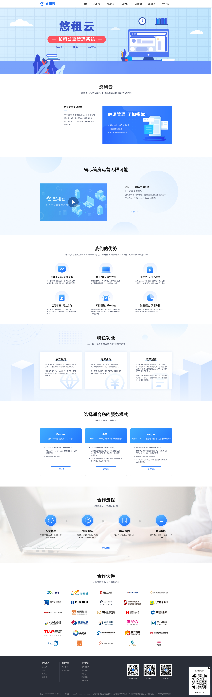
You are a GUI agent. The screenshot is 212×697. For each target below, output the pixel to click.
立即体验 (138, 4)
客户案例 (65, 667)
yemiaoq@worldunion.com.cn (80, 694)
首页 (85, 4)
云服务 (44, 677)
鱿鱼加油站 (66, 670)
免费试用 (60, 469)
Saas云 (44, 667)
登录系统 (151, 4)
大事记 (83, 674)
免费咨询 (106, 469)
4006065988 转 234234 (53, 694)
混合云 (44, 670)
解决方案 (110, 4)
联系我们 (84, 680)
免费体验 (134, 211)
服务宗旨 (84, 670)
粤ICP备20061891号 (165, 694)
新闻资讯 (84, 677)
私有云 (44, 674)
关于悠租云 (85, 667)
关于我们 (124, 4)
